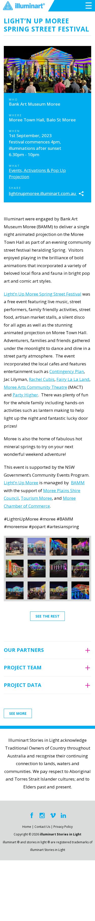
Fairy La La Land (72, 379)
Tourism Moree (36, 498)
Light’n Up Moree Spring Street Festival (42, 294)
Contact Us (42, 827)
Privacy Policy (63, 827)
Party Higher (25, 395)
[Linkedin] (63, 816)
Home (26, 827)
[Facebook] (31, 816)
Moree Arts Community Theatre (35, 387)
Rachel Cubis (41, 379)
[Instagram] (42, 816)
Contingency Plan (66, 371)
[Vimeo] (53, 816)
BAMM (78, 483)
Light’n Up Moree (21, 483)
